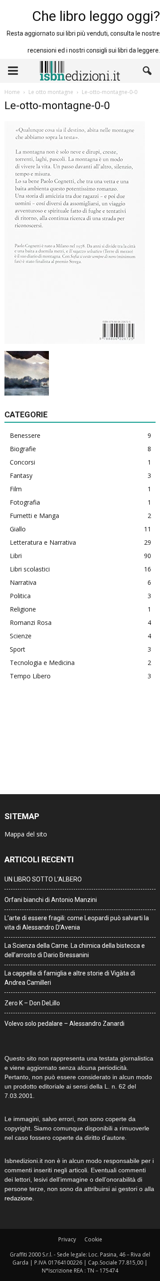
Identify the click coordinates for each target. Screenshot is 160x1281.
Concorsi (22, 462)
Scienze (21, 636)
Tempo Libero (30, 676)
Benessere (25, 435)
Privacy (67, 1239)
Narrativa (23, 582)
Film (16, 489)
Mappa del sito (25, 834)
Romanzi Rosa (31, 622)
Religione (23, 609)
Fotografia (25, 502)
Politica (20, 596)
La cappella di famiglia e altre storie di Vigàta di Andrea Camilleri (69, 978)
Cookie (93, 1239)
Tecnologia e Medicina (42, 662)
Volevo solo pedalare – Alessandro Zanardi (64, 1023)
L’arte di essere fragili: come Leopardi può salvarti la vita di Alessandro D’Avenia (76, 922)
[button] (147, 71)
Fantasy (21, 475)
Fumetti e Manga (34, 515)
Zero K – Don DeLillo (32, 1003)
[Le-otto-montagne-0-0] (74, 341)
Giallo (18, 529)
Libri (16, 555)
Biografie (23, 449)
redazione (18, 1198)
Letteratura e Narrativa (43, 542)
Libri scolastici (30, 569)
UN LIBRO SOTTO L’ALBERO (43, 879)
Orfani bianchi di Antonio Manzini (50, 899)
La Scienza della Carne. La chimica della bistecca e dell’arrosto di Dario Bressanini (74, 950)
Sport (17, 649)
